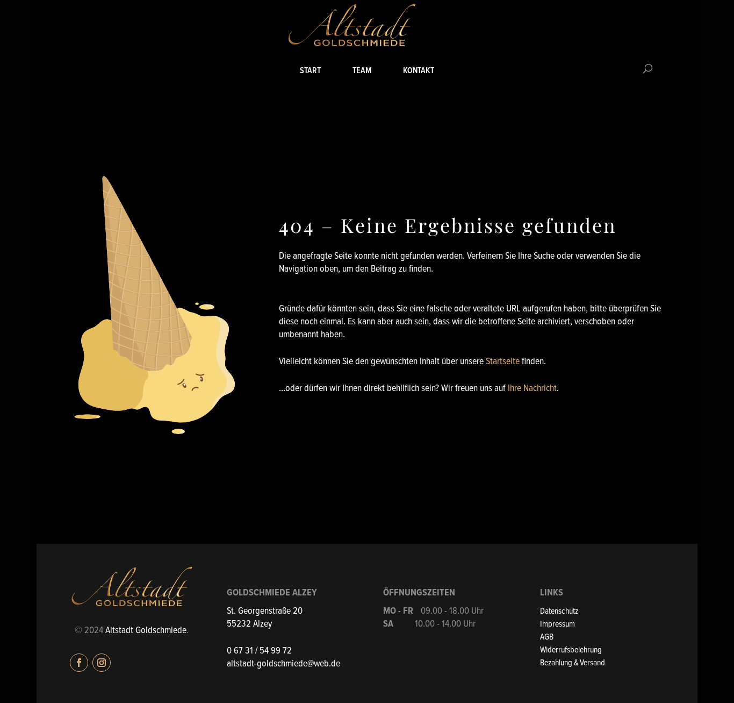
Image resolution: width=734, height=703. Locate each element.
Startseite (503, 362)
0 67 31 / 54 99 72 (259, 651)
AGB (546, 637)
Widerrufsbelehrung (571, 650)
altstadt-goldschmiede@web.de (283, 664)
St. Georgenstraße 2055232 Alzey (265, 617)
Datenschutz (559, 611)
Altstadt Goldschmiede (145, 630)
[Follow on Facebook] (79, 663)
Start (310, 71)
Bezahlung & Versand (572, 663)
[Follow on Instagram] (101, 663)
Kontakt (418, 71)
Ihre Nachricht (532, 388)
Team (361, 71)
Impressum (557, 624)
